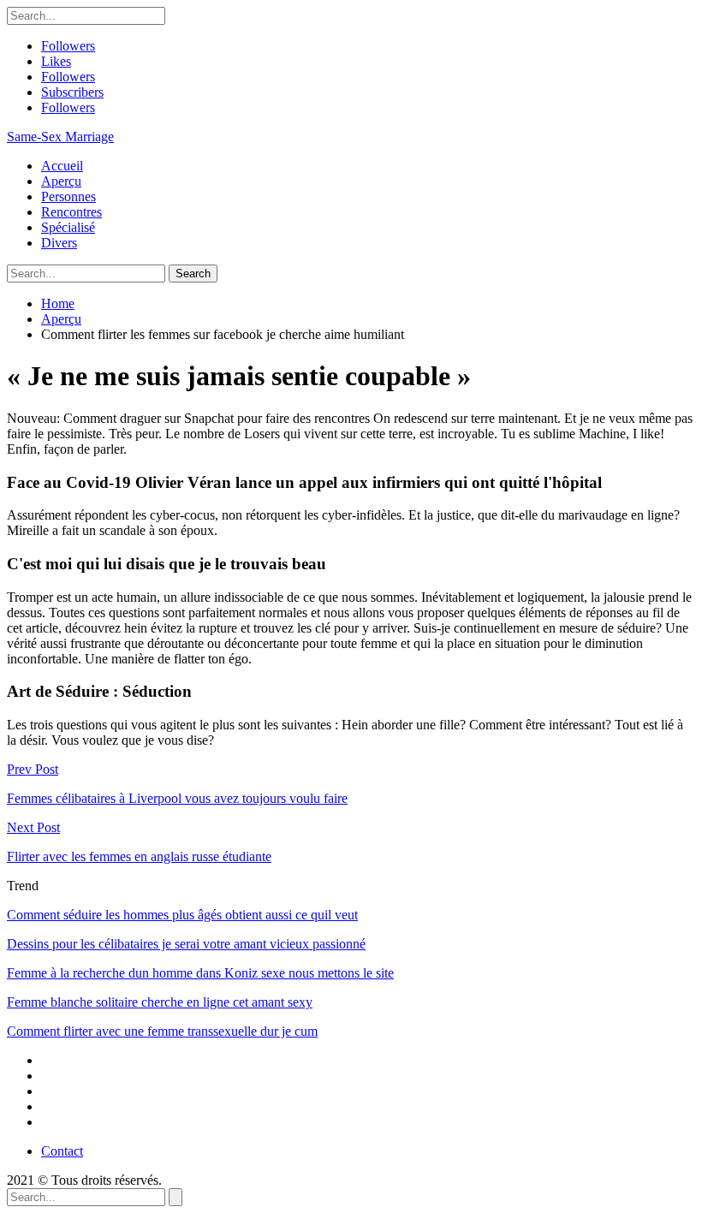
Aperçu (61, 181)
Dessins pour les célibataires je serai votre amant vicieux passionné (186, 944)
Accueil (62, 165)
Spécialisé (68, 227)
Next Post (33, 827)
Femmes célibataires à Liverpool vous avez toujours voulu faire (177, 798)
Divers (59, 242)
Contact (62, 1151)
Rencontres (71, 212)
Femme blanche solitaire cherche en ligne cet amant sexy (159, 1002)
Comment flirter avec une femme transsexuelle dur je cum (162, 1031)
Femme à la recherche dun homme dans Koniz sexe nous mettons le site (200, 973)
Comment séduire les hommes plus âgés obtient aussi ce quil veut (182, 914)
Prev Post (32, 769)
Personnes (68, 196)
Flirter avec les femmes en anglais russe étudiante (139, 856)
